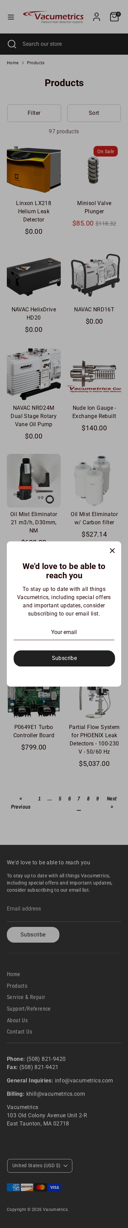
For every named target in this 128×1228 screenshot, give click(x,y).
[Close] (112, 550)
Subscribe (64, 658)
